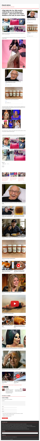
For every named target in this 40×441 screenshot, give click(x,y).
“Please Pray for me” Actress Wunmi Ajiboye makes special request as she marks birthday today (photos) (14, 427)
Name (3, 406)
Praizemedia (11, 439)
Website (3, 411)
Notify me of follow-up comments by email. (8, 414)
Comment (3, 400)
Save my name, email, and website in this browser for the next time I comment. (13, 413)
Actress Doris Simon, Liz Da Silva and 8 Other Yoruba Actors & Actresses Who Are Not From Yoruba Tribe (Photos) (13, 178)
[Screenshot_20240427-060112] (14, 67)
